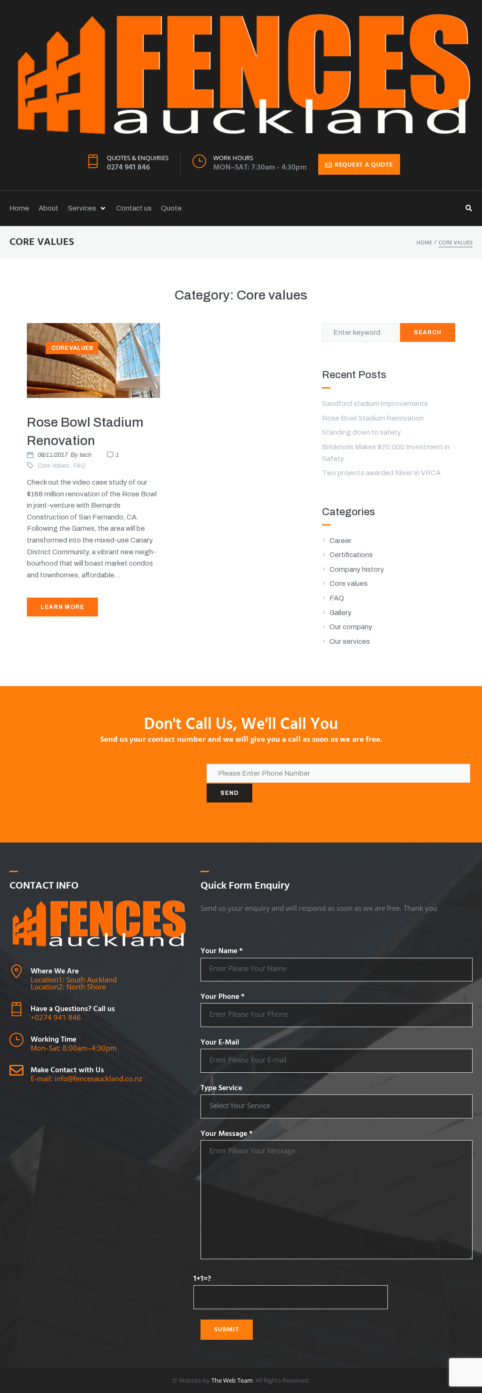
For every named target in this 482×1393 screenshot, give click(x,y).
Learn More (62, 607)
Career (340, 540)
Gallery (340, 612)
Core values (72, 348)
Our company (350, 627)
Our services (349, 641)
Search (428, 332)
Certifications (351, 555)
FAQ (79, 465)
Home (424, 242)
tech (85, 455)
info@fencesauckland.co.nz (98, 1078)
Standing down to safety (361, 432)
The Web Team (232, 1380)
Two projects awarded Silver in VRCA (381, 473)
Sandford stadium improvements (375, 403)
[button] (87, 208)
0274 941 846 (128, 168)
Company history (356, 569)
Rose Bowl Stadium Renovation (373, 418)
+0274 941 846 (56, 1017)
